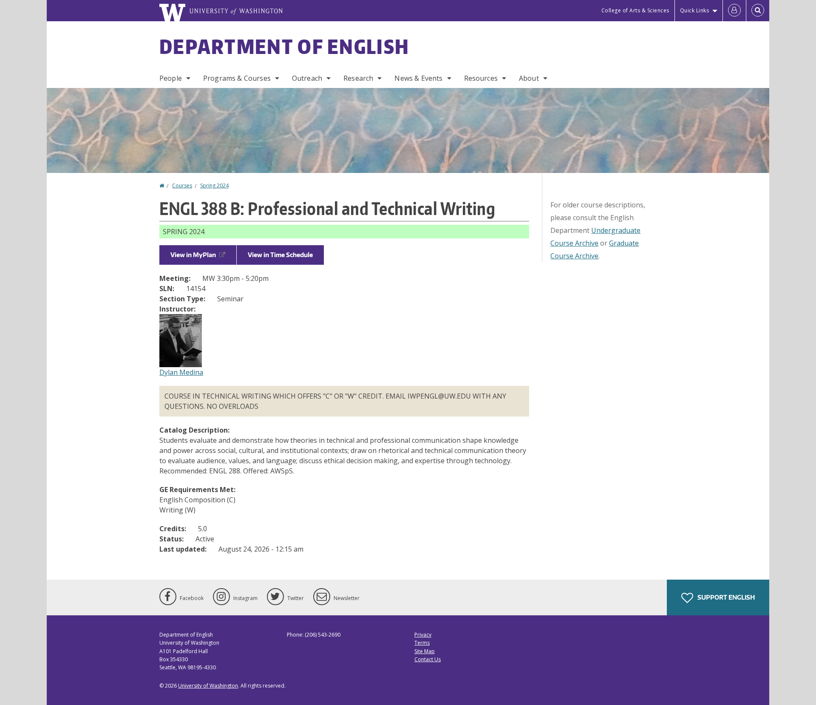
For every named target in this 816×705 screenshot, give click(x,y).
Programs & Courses (237, 78)
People (170, 78)
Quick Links (694, 10)
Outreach (307, 78)
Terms (422, 642)
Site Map (424, 651)
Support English (725, 597)
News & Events (418, 78)
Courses (182, 185)
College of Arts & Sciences (635, 10)
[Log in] (734, 10)
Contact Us (427, 659)
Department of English (284, 46)
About (529, 78)
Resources (481, 78)
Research (358, 78)
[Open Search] (757, 10)
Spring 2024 (214, 185)
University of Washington (208, 685)
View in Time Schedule (280, 254)
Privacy (422, 634)
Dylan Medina (181, 372)
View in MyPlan (193, 254)
